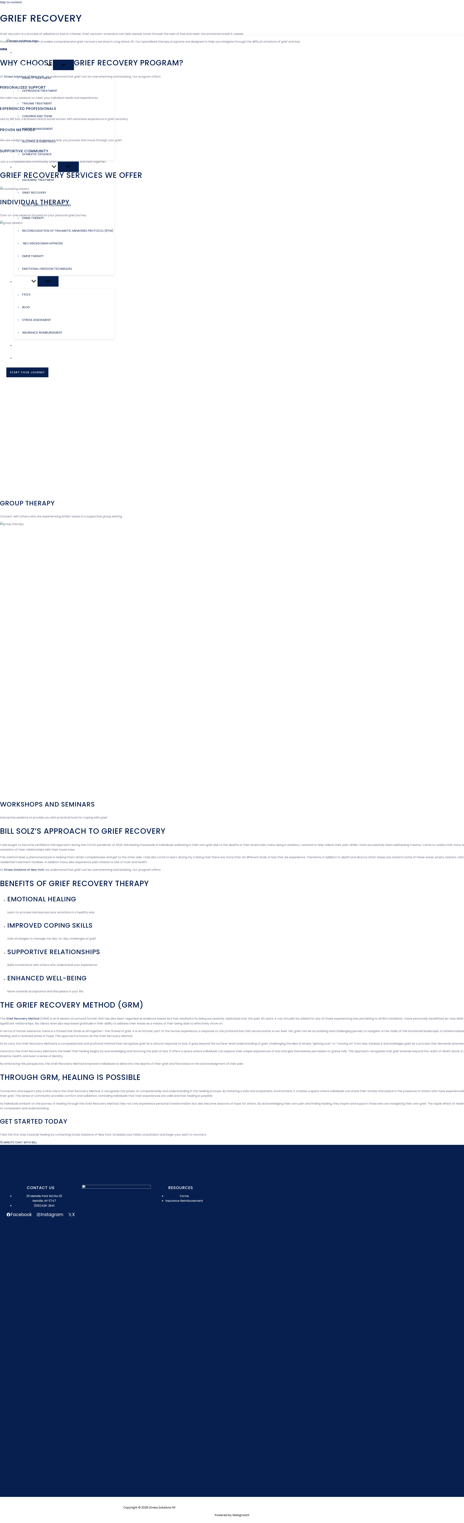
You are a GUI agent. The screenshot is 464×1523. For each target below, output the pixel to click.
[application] (49, 65)
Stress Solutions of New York (24, 870)
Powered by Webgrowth (232, 1515)
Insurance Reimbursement (184, 1201)
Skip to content (11, 2)
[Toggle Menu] (63, 65)
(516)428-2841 (44, 1206)
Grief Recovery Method (22, 1018)
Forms (184, 1196)
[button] (19, 25)
